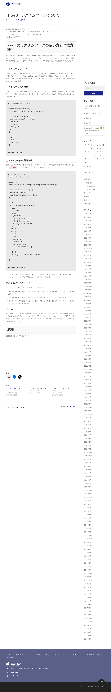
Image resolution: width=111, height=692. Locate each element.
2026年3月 (87, 231)
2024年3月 (87, 314)
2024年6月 (87, 304)
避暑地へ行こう (89, 118)
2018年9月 (87, 542)
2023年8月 (87, 338)
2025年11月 (88, 245)
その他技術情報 (89, 186)
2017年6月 (87, 594)
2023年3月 (87, 355)
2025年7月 (87, 259)
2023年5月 (87, 349)
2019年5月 (87, 515)
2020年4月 (87, 477)
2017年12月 (88, 573)
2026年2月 (87, 234)
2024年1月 (87, 321)
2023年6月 (87, 345)
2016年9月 (87, 625)
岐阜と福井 (88, 123)
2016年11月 (88, 618)
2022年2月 (87, 400)
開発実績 (38, 655)
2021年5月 (87, 432)
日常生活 (87, 193)
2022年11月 (88, 369)
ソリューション (28, 655)
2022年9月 (87, 376)
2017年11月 (88, 577)
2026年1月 (87, 238)
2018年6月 (87, 553)
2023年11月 (88, 328)
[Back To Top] (102, 682)
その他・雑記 (88, 183)
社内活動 (87, 197)
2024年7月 (87, 300)
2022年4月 (87, 394)
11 (94, 152)
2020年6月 (87, 470)
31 (91, 162)
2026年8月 (87, 214)
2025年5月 (87, 266)
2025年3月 (87, 273)
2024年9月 (87, 293)
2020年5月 (87, 473)
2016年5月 (87, 639)
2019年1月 (87, 528)
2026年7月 (87, 217)
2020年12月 (88, 449)
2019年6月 (87, 511)
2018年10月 (88, 539)
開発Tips (87, 203)
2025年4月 (87, 269)
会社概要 (18, 655)
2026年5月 (87, 224)
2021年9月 (87, 418)
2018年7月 (87, 549)
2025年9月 (87, 252)
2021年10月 (88, 414)
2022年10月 (88, 373)
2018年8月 (87, 546)
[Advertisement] (24, 354)
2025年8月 (87, 255)
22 (86, 159)
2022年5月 (87, 390)
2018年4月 (87, 559)
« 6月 (86, 172)
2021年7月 (87, 425)
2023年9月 (87, 335)
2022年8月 (87, 380)
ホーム (11, 655)
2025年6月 (87, 262)
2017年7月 (87, 591)
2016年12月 (88, 615)
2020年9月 (87, 459)
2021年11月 (88, 411)
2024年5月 (87, 307)
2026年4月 (87, 228)
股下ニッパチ (71, 407)
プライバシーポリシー (61, 655)
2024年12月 (88, 283)
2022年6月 (87, 387)
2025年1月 (87, 279)
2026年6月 (87, 221)
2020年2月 (87, 483)
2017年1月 (87, 611)
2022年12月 (88, 366)
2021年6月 (87, 428)
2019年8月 (87, 504)
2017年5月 (87, 598)
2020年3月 (87, 480)
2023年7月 (87, 342)
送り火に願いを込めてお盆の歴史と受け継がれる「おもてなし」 (94, 130)
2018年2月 (87, 566)
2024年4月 (87, 311)
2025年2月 (87, 276)
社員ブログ (90, 655)
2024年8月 (87, 297)
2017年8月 (87, 587)
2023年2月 (87, 359)
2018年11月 (88, 535)
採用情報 (11, 658)
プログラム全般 (19, 407)
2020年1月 (87, 487)
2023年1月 (87, 362)
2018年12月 (88, 532)
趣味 (85, 200)
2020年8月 (87, 463)
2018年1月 (87, 570)
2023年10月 (88, 331)
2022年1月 (87, 404)
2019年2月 (87, 525)
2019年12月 (88, 490)
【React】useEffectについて (39, 388)
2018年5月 (87, 556)
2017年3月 (87, 604)
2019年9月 (87, 501)
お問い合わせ (48, 655)
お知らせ (99, 655)
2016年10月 (88, 622)
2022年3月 (87, 397)
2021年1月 (87, 445)
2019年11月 (88, 494)
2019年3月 (87, 521)
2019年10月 (88, 497)
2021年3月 (87, 438)
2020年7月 (87, 466)
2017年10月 (88, 580)
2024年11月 (88, 286)
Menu (103, 4)
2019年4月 (87, 518)
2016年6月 (87, 636)
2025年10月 (88, 248)
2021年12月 (88, 407)
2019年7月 (87, 508)
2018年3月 (87, 563)
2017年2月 (87, 608)
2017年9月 (87, 584)
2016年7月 (87, 632)
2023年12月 (88, 324)
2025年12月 (88, 241)
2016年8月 (87, 629)
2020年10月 (88, 456)
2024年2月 (87, 317)
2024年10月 (88, 290)
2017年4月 (87, 601)
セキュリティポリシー (77, 655)
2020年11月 (88, 452)
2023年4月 (87, 352)
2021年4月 (87, 435)
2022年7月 (87, 383)
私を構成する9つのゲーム (93, 113)
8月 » (91, 172)
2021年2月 (87, 442)
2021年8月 (87, 421)
